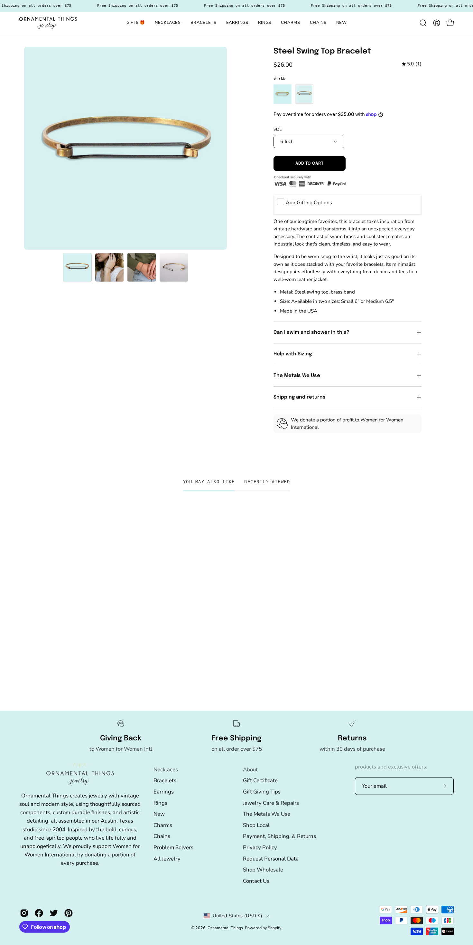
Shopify (274, 928)
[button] (203, 23)
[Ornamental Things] (48, 23)
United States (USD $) (237, 915)
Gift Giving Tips (262, 791)
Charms (162, 825)
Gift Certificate (260, 780)
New (159, 813)
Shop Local (256, 825)
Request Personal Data (271, 858)
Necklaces (165, 769)
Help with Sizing (293, 354)
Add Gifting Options (309, 202)
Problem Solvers (173, 847)
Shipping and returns (300, 397)
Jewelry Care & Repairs (271, 802)
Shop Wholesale (263, 869)
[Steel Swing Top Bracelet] (77, 267)
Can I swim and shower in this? (312, 332)
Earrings (163, 791)
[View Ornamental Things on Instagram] (24, 913)
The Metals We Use (297, 375)
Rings (160, 802)
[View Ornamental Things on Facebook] (39, 913)
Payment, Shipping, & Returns (279, 836)
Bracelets (164, 780)
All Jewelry (167, 858)
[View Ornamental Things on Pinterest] (68, 913)
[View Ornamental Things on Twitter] (54, 913)
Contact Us (256, 880)
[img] (412, 64)
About (250, 769)
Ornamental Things (225, 928)
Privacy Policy (260, 847)
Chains (161, 836)
